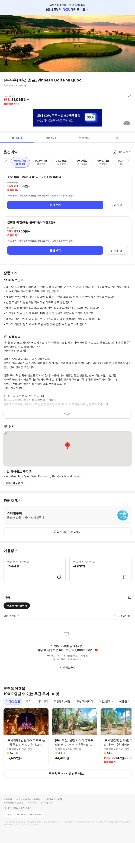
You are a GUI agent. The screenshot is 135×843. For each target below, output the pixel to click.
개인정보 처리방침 (53, 799)
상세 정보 (116, 205)
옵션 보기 (55, 205)
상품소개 (50, 137)
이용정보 (84, 137)
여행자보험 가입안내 (13, 802)
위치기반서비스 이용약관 (28, 799)
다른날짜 (122, 151)
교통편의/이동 (62, 701)
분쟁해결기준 (46, 802)
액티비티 (42, 701)
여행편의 (124, 701)
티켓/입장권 (13, 701)
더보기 (68, 414)
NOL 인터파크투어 (17, 605)
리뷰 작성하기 (67, 667)
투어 (28, 701)
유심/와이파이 (84, 701)
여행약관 (31, 802)
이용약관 (8, 799)
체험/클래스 (106, 701)
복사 (79, 476)
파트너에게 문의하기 (69, 531)
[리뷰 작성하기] (129, 597)
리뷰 (118, 137)
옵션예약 (17, 137)
